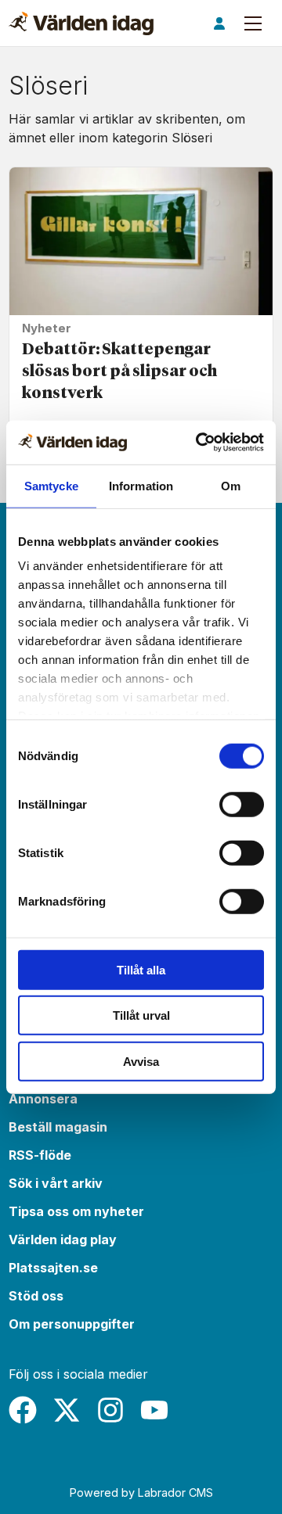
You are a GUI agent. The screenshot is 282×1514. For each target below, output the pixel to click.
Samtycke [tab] (51, 485)
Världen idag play (63, 1239)
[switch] (241, 803)
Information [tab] (141, 485)
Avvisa (141, 1060)
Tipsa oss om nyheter (76, 1211)
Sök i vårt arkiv (56, 1183)
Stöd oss (36, 1296)
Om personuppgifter (72, 1324)
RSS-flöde (40, 1155)
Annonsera (43, 1099)
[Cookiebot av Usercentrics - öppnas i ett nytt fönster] (199, 442)
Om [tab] (230, 485)
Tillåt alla (141, 969)
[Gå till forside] (81, 23)
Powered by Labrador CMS (141, 1492)
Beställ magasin (58, 1127)
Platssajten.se (53, 1267)
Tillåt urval (141, 1015)
